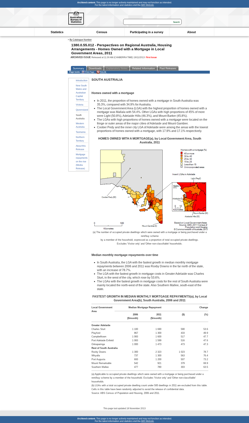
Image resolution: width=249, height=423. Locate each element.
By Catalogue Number (81, 39)
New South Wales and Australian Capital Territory (81, 92)
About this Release (81, 148)
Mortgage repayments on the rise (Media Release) (81, 161)
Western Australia (80, 125)
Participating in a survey (146, 32)
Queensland (82, 110)
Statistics (57, 32)
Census (101, 32)
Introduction (81, 80)
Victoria (79, 104)
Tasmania (80, 132)
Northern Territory (80, 139)
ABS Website (147, 5)
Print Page (89, 72)
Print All (103, 72)
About (191, 32)
